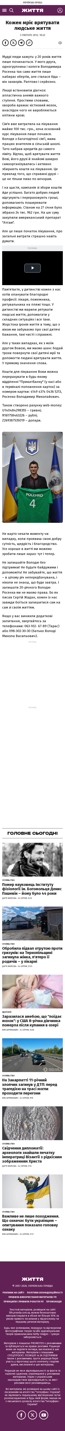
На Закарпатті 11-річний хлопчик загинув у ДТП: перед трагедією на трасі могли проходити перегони (29, 1087)
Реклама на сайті (13, 1292)
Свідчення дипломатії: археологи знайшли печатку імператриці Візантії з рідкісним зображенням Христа (32, 1155)
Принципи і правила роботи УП (24, 1301)
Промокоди (54, 1301)
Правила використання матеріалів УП (32, 1297)
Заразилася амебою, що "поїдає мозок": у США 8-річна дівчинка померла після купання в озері (32, 1020)
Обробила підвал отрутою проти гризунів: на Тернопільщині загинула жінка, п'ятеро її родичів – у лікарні (32, 955)
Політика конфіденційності (45, 1292)
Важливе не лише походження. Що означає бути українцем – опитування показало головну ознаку (30, 1223)
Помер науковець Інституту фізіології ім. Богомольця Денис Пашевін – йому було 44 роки (32, 889)
